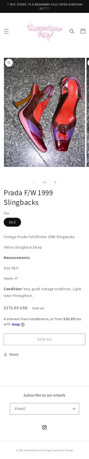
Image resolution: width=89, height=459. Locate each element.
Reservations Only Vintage (37, 450)
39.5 (12, 222)
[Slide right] (55, 182)
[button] (6, 31)
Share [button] (14, 354)
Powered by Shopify (62, 450)
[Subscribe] (73, 409)
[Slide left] (33, 182)
